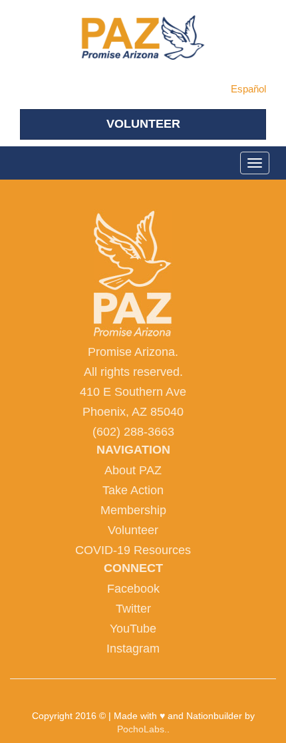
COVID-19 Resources (133, 550)
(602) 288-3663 (133, 431)
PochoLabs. (142, 729)
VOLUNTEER (143, 123)
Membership (133, 510)
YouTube (133, 628)
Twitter (133, 608)
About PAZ (133, 470)
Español (248, 88)
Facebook (133, 588)
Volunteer (133, 530)
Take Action (133, 490)
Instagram (133, 648)
